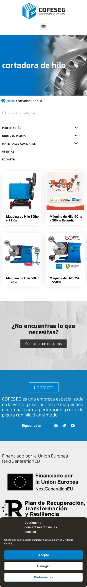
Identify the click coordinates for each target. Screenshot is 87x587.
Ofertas (8, 151)
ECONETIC (9, 159)
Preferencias (43, 577)
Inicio (11, 100)
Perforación (11, 128)
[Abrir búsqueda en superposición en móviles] (41, 113)
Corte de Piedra (14, 135)
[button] (43, 26)
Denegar (43, 566)
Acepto (43, 555)
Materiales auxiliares (19, 143)
